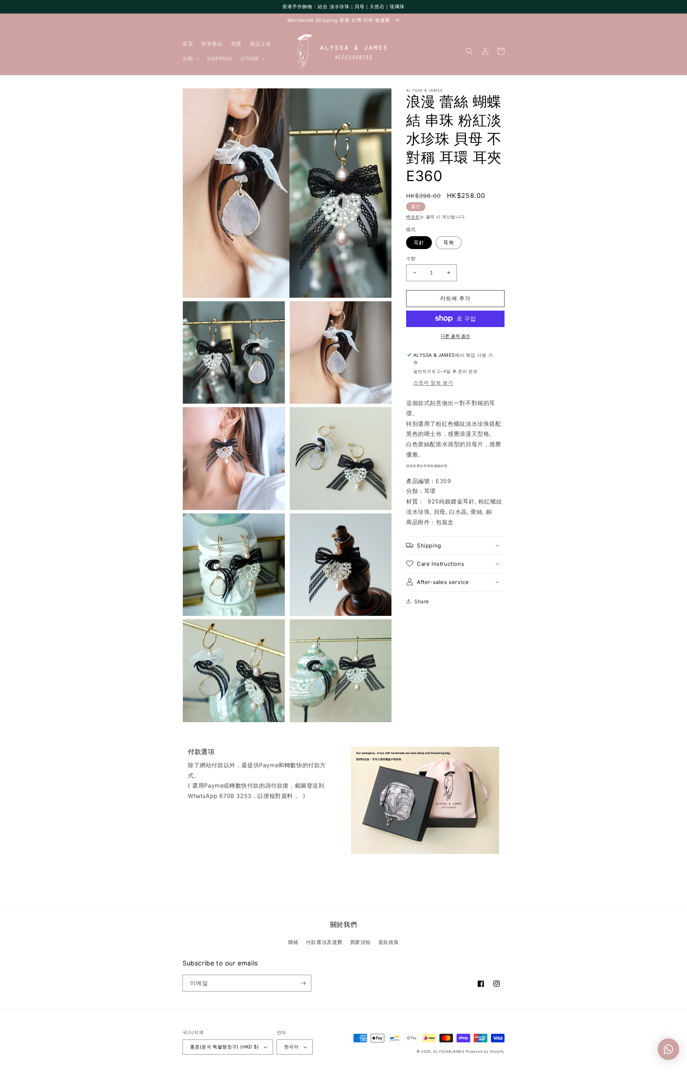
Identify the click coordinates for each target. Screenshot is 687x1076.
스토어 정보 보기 (433, 382)
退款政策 (388, 942)
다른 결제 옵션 (455, 335)
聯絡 (293, 942)
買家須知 (360, 942)
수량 (411, 258)
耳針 (419, 242)
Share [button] (421, 601)
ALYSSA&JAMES (448, 1051)
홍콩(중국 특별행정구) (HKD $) (224, 1047)
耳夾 (448, 242)
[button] (190, 58)
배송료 (413, 216)
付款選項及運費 (324, 942)
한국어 (291, 1047)
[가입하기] (303, 983)
